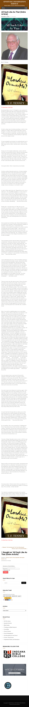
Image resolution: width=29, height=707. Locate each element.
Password (5, 568)
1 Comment (13, 16)
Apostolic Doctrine (8, 623)
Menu (3, 8)
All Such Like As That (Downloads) (20, 548)
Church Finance (7, 631)
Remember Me (7, 570)
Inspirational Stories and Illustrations (11, 639)
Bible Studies (7, 625)
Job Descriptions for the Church (10, 635)
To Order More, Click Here (7, 107)
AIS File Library (7, 621)
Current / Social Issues (9, 637)
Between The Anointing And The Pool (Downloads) (12, 547)
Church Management (8, 633)
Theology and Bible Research (10, 627)
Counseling (6, 629)
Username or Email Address (9, 566)
